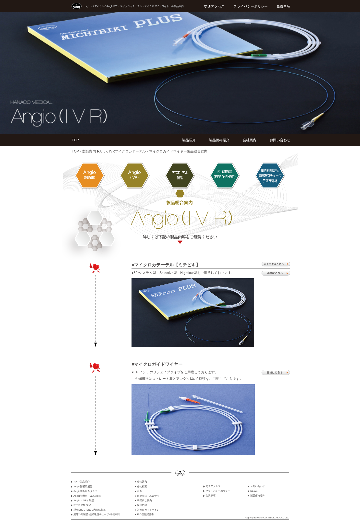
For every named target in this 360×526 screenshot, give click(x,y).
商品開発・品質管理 (148, 495)
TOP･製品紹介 (81, 481)
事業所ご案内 (144, 500)
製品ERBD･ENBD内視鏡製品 (89, 509)
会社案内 (249, 140)
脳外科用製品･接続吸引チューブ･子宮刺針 (96, 514)
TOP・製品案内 (84, 151)
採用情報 (142, 505)
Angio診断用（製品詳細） (87, 495)
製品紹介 (189, 140)
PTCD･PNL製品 (82, 505)
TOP (75, 140)
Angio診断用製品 (82, 486)
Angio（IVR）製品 (83, 500)
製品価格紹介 (219, 140)
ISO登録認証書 (145, 514)
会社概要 (142, 486)
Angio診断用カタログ (85, 491)
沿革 (139, 491)
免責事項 (283, 6)
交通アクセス (214, 6)
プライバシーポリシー (250, 6)
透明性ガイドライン (148, 509)
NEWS (254, 491)
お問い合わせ (280, 140)
